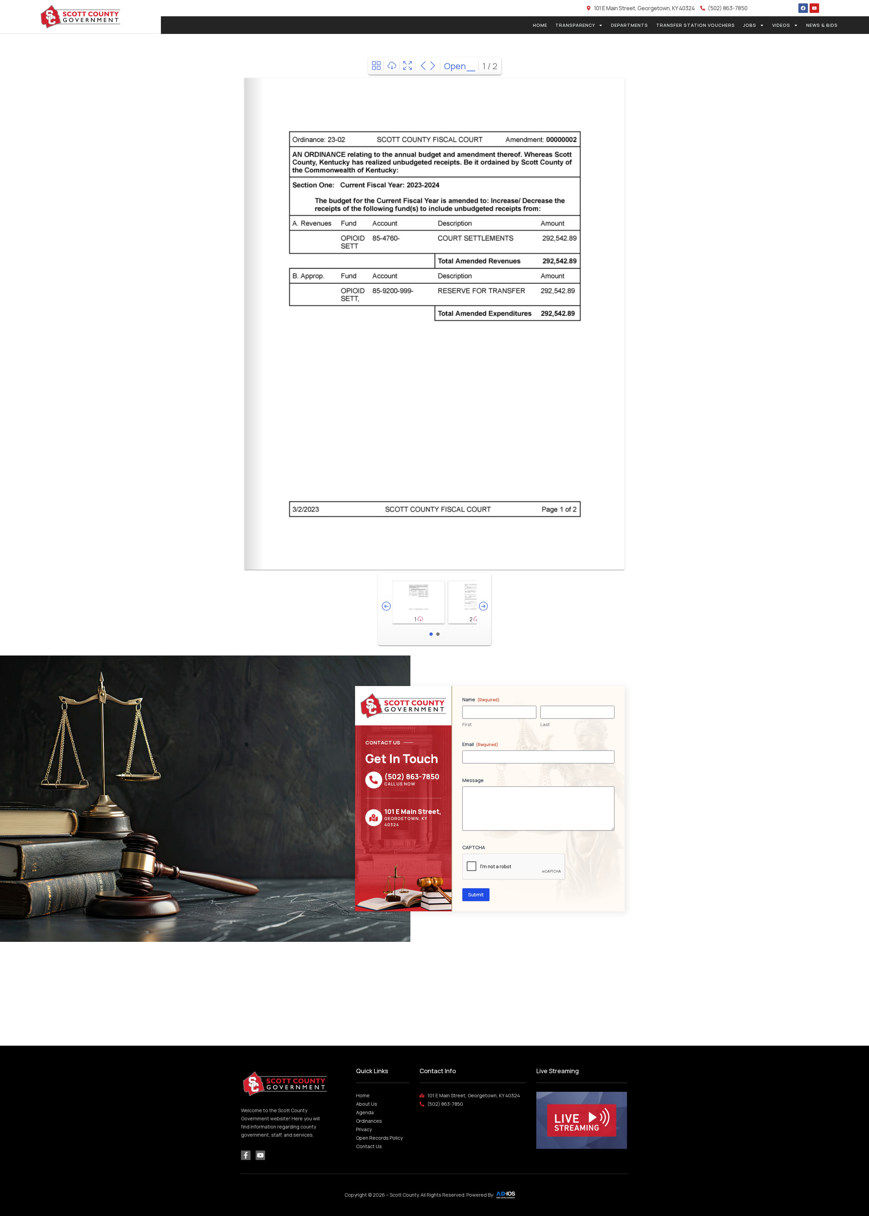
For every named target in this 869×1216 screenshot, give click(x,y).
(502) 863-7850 (412, 776)
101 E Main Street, (412, 811)
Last (545, 724)
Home (540, 25)
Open (455, 66)
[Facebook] (803, 8)
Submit (476, 894)
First (467, 724)
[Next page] (432, 66)
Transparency (575, 25)
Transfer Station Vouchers (695, 25)
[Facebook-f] (246, 1155)
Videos (781, 25)
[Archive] (376, 66)
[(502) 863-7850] (373, 780)
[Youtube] (814, 8)
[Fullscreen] (407, 66)
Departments (629, 25)
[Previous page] (423, 66)
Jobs (749, 25)
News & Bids (822, 25)
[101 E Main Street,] (373, 817)
